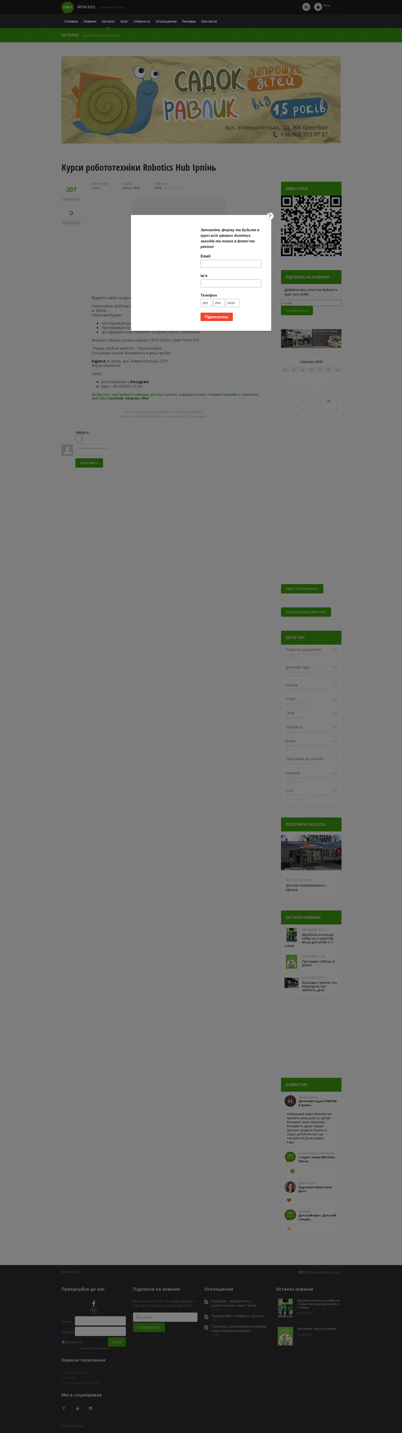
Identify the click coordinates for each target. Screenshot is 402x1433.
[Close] (270, 216)
